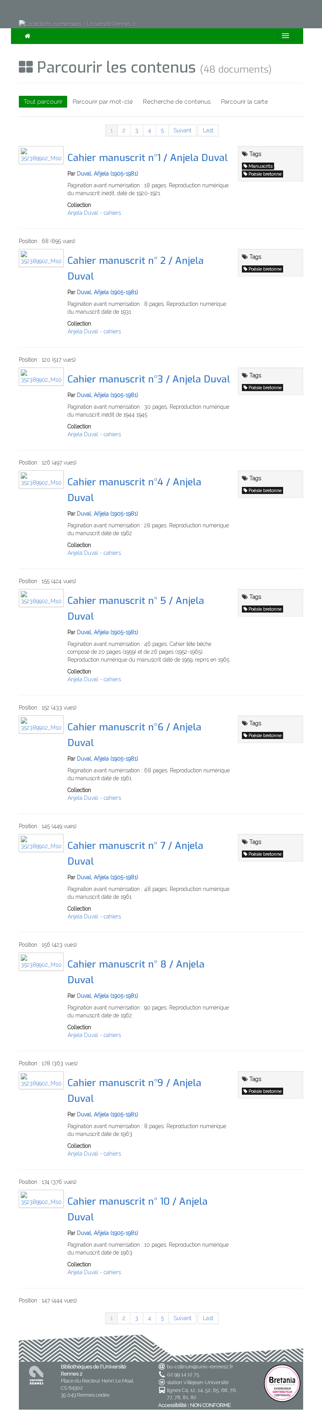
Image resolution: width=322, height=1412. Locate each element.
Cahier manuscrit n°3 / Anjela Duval (149, 379)
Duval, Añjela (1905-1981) (107, 173)
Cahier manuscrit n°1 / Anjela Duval (148, 157)
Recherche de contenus (177, 101)
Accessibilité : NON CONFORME (194, 1405)
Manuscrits (261, 166)
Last (208, 130)
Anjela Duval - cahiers (94, 213)
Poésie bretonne (265, 174)
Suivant (182, 130)
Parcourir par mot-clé (103, 101)
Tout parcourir (43, 101)
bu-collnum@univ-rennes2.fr (200, 1367)
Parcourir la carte (244, 101)
